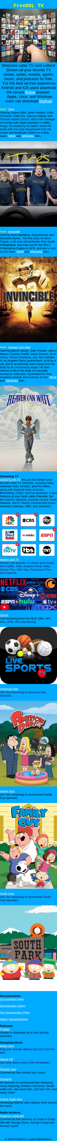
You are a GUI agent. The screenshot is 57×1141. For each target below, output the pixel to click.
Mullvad (45, 101)
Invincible (14, 231)
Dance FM (6, 1059)
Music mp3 (7, 1046)
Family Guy (7, 791)
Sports (4, 615)
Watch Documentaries (14, 1019)
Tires (11, 109)
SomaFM (6, 1079)
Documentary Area (12, 999)
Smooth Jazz (8, 1069)
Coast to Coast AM (12, 1116)
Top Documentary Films (15, 1012)
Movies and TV (9, 559)
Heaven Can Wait (19, 347)
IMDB (11, 136)
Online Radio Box (11, 1099)
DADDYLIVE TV (10, 479)
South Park (7, 893)
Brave (30, 92)
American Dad (9, 689)
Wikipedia (28, 136)
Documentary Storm (12, 1006)
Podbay (5, 1029)
